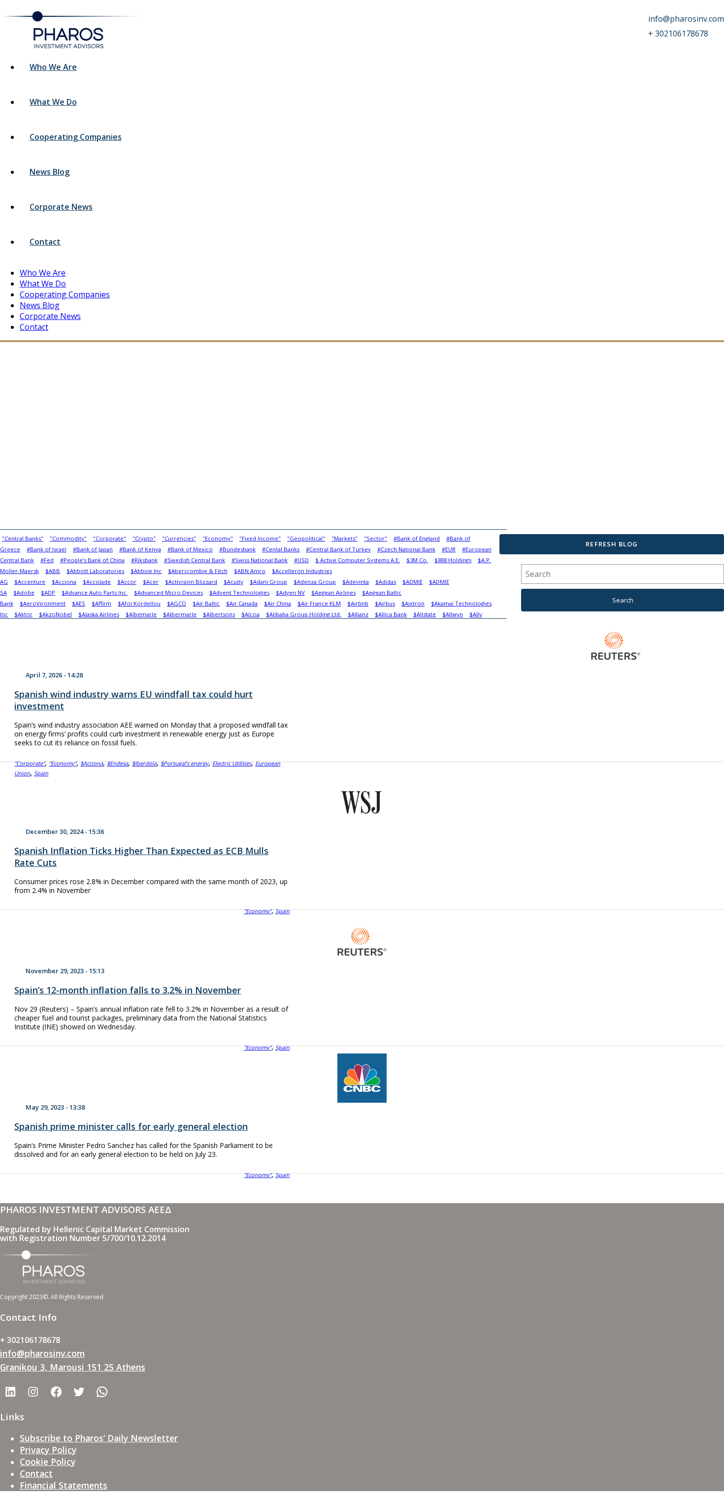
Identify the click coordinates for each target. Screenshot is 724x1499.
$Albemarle (141, 614)
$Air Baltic (206, 603)
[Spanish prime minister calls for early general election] (362, 1078)
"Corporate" (109, 538)
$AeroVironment (43, 603)
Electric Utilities (231, 763)
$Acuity (233, 581)
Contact (45, 241)
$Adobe (23, 592)
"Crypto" (144, 538)
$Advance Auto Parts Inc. (95, 592)
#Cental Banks (280, 549)
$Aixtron (413, 603)
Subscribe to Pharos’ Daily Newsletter (99, 1438)
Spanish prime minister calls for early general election (131, 1126)
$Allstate (424, 614)
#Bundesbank (237, 549)
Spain (41, 773)
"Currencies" (179, 538)
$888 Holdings (452, 560)
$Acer (151, 581)
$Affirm (101, 603)
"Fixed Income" (260, 538)
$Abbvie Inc (146, 570)
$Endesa (117, 763)
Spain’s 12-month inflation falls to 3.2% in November (127, 990)
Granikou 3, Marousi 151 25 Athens (72, 1367)
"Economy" (217, 538)
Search (622, 600)
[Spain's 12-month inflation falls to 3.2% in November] (362, 941)
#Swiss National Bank (259, 560)
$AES (78, 603)
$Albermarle (180, 614)
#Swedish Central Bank (194, 560)
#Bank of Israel (46, 549)
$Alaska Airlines (98, 614)
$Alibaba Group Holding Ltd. (303, 614)
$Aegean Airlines (333, 592)
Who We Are (53, 67)
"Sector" (375, 538)
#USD (301, 560)
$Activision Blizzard (191, 581)
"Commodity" (68, 538)
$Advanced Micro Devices (168, 592)
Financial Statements (63, 1485)
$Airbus (385, 603)
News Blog (49, 171)
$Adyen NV (290, 592)
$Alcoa (250, 614)
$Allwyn (452, 614)
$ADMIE (412, 581)
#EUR (449, 549)
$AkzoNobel (55, 614)
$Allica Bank (391, 614)
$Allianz (358, 614)
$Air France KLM (319, 603)
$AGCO (176, 603)
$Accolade (97, 581)
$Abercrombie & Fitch (198, 570)
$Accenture (29, 581)
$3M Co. (417, 560)
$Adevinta (355, 581)
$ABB (52, 570)
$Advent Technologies (239, 592)
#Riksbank (144, 560)
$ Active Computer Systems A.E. (357, 560)
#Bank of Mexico (190, 549)
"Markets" (344, 538)
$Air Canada (242, 603)
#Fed (47, 560)
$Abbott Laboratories (95, 570)
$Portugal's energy (184, 763)
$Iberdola (144, 763)
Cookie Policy (47, 1461)
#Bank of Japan (93, 549)
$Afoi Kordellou (139, 603)
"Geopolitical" (306, 538)
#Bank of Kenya (140, 549)
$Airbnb (357, 603)
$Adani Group (268, 581)
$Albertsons (219, 614)
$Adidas (385, 581)
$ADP (48, 592)
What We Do (53, 101)
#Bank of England (417, 538)
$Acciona (64, 581)
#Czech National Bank (406, 549)
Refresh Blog (611, 544)
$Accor (126, 581)
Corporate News (61, 206)
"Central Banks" (22, 538)
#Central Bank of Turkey (338, 549)
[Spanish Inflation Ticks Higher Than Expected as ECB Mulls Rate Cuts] (362, 798)
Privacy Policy (48, 1450)
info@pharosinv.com (42, 1353)
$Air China (277, 603)
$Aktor (23, 614)
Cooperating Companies (76, 136)
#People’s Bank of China (92, 560)
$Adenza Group (315, 581)
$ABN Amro (249, 570)
